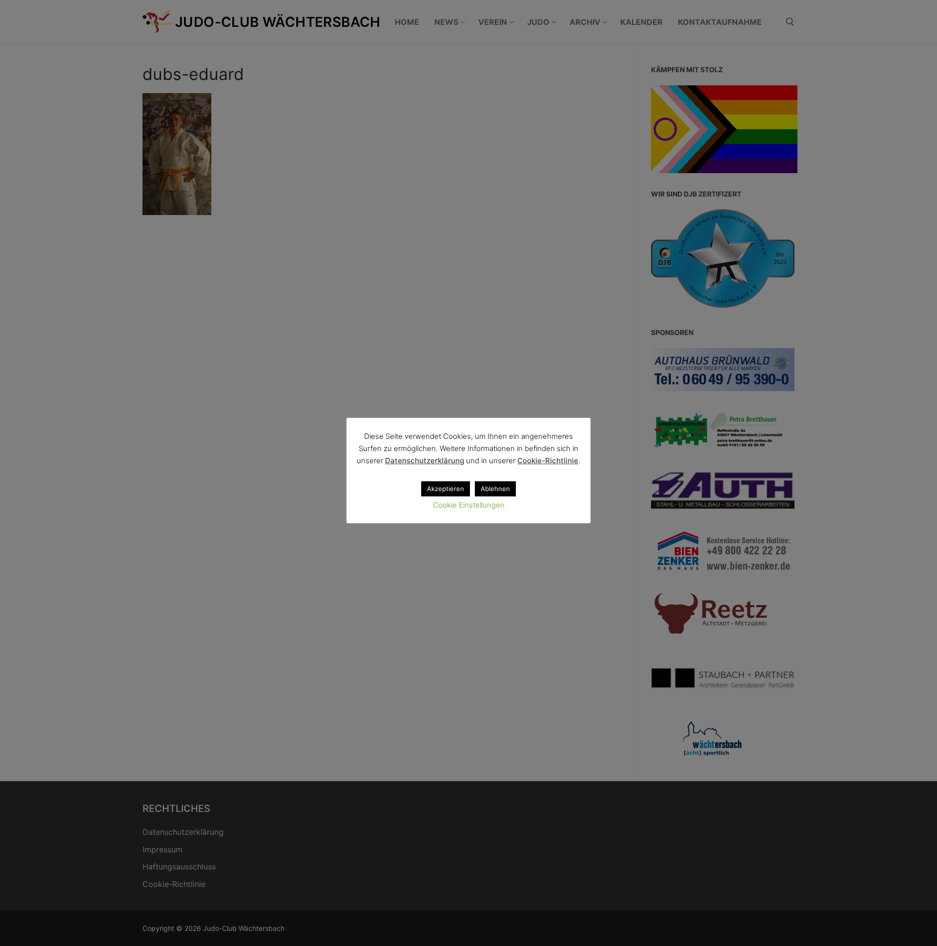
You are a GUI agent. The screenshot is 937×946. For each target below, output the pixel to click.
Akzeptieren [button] (445, 489)
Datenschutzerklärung (424, 460)
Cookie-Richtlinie (547, 460)
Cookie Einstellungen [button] (469, 505)
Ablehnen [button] (495, 489)
